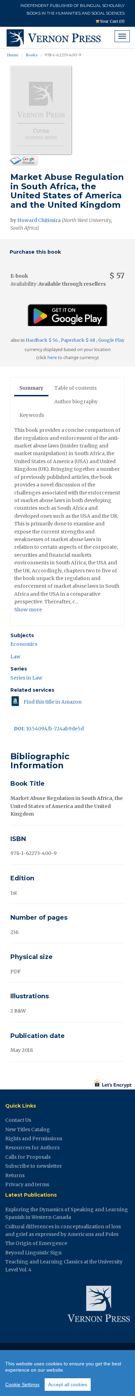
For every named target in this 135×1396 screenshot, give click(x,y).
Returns (15, 1175)
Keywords (31, 415)
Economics (23, 644)
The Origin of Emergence (36, 1243)
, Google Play (110, 340)
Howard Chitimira (39, 220)
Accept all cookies (67, 1384)
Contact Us (18, 1120)
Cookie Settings (22, 1384)
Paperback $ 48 (78, 340)
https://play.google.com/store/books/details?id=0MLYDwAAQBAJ (67, 312)
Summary (31, 388)
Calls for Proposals (28, 1157)
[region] (67, 1373)
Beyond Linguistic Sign (33, 1253)
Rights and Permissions (33, 1138)
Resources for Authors (32, 1147)
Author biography (76, 401)
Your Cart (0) (112, 21)
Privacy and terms (27, 1184)
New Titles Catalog (27, 1129)
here (52, 357)
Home (13, 55)
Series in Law (26, 678)
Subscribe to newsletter (33, 1166)
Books (32, 55)
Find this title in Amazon (53, 702)
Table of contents (75, 388)
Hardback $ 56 (42, 340)
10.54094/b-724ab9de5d (49, 728)
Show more (28, 609)
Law (15, 656)
